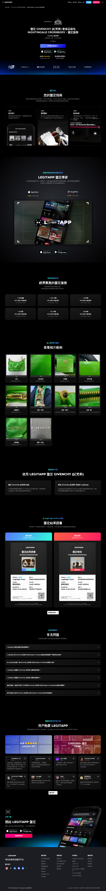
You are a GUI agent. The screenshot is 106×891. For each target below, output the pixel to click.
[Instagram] (6, 868)
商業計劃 (88, 2)
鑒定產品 (70, 2)
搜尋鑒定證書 (52, 612)
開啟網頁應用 (96, 2)
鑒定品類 (75, 2)
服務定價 (79, 2)
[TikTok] (10, 868)
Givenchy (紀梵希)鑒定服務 (18, 7)
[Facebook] (22, 868)
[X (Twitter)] (26, 868)
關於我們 (51, 793)
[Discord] (18, 868)
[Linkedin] (14, 868)
